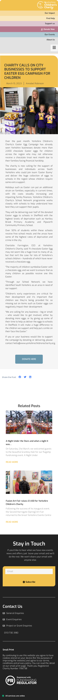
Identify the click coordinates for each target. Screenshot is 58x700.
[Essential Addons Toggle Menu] (54, 48)
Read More (12, 462)
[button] (19, 377)
